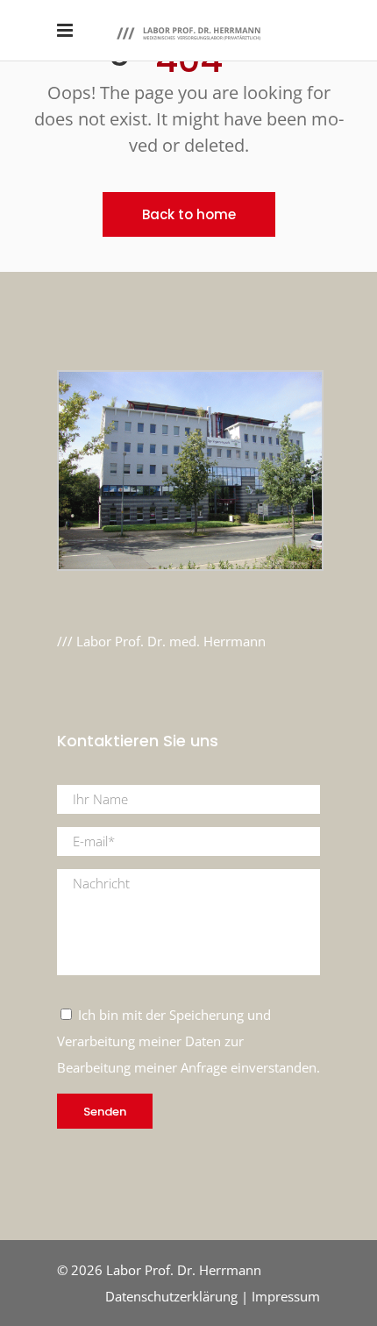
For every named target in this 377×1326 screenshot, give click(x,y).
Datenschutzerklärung (171, 1296)
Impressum (286, 1296)
